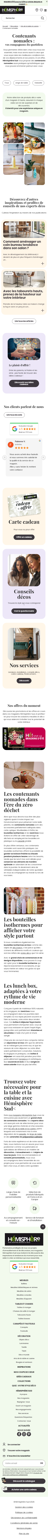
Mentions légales (24, 1528)
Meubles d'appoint (24, 1299)
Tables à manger (24, 1307)
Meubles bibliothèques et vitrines (24, 1287)
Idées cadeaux (24, 1377)
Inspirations (24, 1367)
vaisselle (21, 841)
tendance (23, 1059)
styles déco (26, 953)
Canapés (24, 1327)
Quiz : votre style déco (24, 1386)
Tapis (24, 1351)
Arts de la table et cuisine (24, 1358)
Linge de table (21, 83)
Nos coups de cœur (24, 1372)
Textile (24, 1347)
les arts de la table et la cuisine (22, 1129)
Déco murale (24, 1355)
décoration (17, 948)
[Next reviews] (43, 457)
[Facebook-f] (19, 1434)
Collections (24, 1381)
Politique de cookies (24, 1512)
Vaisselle (38, 83)
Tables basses (24, 1319)
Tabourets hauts (24, 1315)
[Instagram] (24, 1434)
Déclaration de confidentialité (24, 1518)
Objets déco (24, 1340)
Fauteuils (24, 1331)
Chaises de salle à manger (24, 1311)
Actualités (24, 1426)
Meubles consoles (24, 1295)
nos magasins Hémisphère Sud (22, 1115)
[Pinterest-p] (29, 1434)
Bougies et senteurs (24, 1362)
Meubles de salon (24, 1291)
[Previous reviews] (5, 457)
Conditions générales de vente (24, 1523)
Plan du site (24, 1534)
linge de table (36, 1134)
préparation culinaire (32, 1137)
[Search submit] (42, 18)
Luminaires (24, 1343)
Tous (7, 83)
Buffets (24, 1284)
